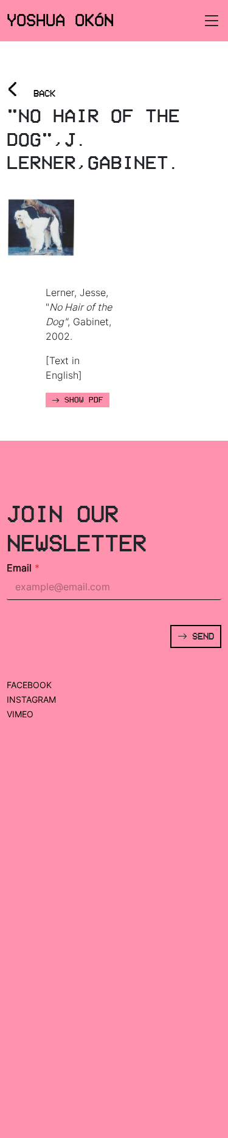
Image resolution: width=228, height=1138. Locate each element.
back (31, 90)
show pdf (81, 400)
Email (23, 568)
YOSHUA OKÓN (60, 20)
